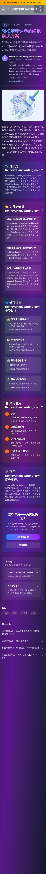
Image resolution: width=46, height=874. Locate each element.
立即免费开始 (23, 537)
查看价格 (23, 545)
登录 (40, 8)
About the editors (16, 81)
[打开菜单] (3, 8)
